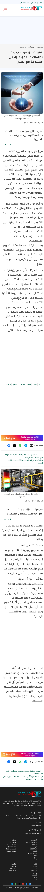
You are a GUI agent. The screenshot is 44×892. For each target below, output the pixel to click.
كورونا (35, 851)
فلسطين (34, 875)
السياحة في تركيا (11, 849)
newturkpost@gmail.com (33, 833)
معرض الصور (12, 870)
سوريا (35, 866)
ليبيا (36, 879)
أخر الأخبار (31, 47)
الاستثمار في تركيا (11, 844)
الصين (29, 384)
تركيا (40, 384)
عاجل (35, 858)
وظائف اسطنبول (31, 842)
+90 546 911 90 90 (36, 826)
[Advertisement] (22, 30)
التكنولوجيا (8, 384)
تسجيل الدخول (36, 2)
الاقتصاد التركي (12, 847)
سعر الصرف (12, 842)
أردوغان (34, 860)
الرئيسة (13, 864)
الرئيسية (40, 47)
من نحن (14, 866)
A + (9, 145)
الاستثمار (22, 384)
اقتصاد (22, 47)
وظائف (14, 840)
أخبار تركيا (34, 840)
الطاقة (35, 384)
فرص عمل (33, 847)
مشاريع (15, 384)
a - (5, 145)
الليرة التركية (33, 849)
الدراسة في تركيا (11, 851)
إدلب (35, 868)
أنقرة (35, 855)
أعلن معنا (13, 868)
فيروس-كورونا (32, 853)
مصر (35, 877)
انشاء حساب (24, 2)
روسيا (35, 873)
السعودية (34, 870)
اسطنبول (34, 844)
